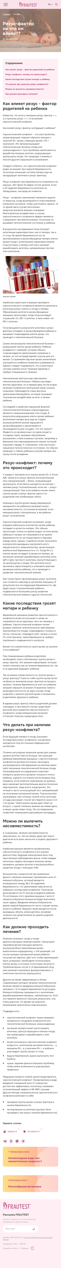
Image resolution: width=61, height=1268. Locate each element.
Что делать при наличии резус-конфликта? (26, 84)
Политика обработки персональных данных (28, 1238)
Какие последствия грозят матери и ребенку (27, 79)
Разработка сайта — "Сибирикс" (16, 1248)
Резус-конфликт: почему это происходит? (26, 74)
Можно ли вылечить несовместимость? (24, 89)
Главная (6, 14)
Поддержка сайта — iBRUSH (14, 1244)
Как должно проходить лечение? (21, 94)
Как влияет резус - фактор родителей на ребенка (30, 69)
